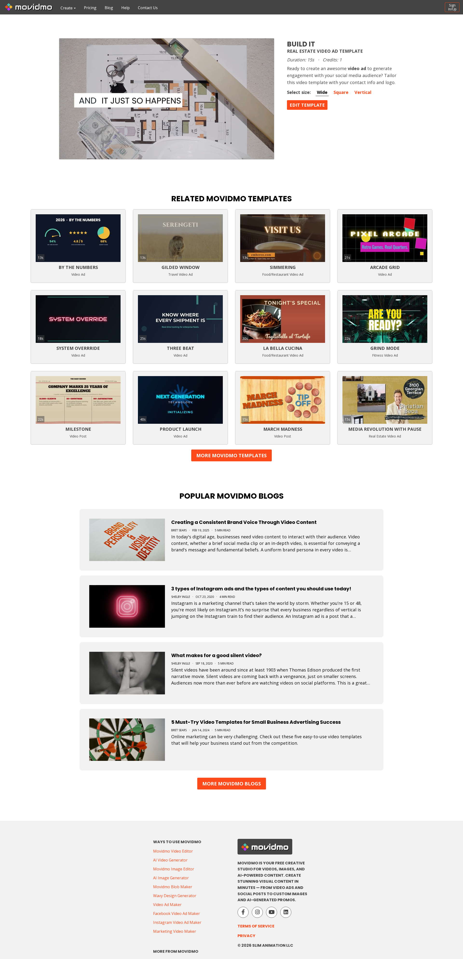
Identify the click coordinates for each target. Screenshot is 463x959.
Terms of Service (256, 926)
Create (67, 8)
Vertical (362, 92)
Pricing (90, 7)
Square (341, 92)
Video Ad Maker (167, 904)
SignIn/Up (452, 7)
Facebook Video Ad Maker (176, 913)
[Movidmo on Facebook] (243, 912)
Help (125, 7)
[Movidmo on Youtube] (271, 912)
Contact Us (148, 7)
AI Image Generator (171, 878)
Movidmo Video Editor (173, 851)
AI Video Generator (170, 860)
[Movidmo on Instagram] (257, 912)
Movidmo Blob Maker (172, 886)
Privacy (246, 936)
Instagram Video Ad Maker (177, 922)
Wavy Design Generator (174, 895)
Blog (109, 7)
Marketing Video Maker (174, 931)
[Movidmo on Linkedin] (285, 912)
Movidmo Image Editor (173, 869)
